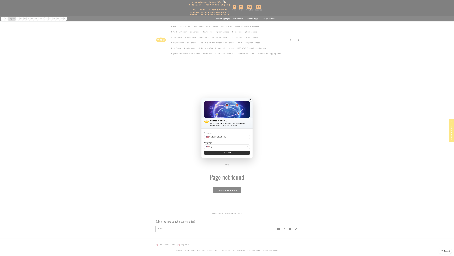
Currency (208, 133)
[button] (227, 137)
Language (208, 143)
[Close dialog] (251, 100)
